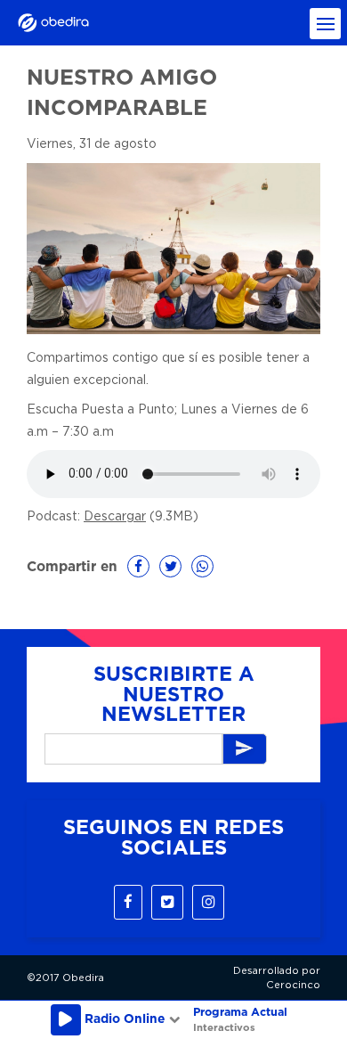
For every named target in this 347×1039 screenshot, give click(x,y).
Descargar (115, 517)
